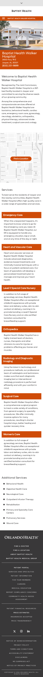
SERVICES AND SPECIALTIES (21, 572)
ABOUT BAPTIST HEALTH (22, 554)
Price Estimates (21, 613)
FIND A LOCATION (21, 550)
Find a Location (21, 158)
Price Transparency (21, 621)
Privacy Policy (21, 645)
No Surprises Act (21, 661)
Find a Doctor (21, 546)
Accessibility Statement (21, 653)
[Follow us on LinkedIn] (28, 631)
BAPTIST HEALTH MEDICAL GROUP (21, 558)
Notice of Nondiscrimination (22, 641)
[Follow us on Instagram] (21, 631)
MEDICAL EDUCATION (21, 588)
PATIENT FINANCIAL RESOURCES (21, 608)
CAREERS (21, 584)
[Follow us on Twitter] (14, 631)
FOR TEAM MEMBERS (21, 580)
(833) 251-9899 (10, 65)
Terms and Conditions (21, 649)
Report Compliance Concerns (21, 592)
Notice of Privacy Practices (21, 665)
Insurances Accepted (21, 617)
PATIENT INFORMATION (21, 576)
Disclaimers (21, 657)
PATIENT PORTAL (21, 568)
